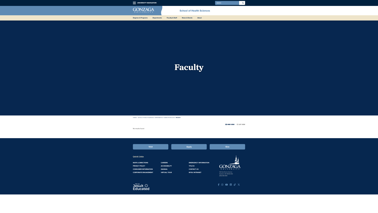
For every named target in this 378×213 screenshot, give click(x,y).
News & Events (187, 18)
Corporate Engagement (143, 172)
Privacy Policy (139, 166)
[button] (134, 3)
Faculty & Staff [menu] (172, 18)
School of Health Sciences (195, 11)
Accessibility (166, 166)
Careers (164, 163)
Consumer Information (143, 169)
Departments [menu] (157, 18)
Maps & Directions (140, 163)
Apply (189, 146)
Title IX (192, 166)
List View (242, 124)
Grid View (230, 124)
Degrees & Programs (140, 18)
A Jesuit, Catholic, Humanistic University (149, 187)
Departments (158, 117)
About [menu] (199, 18)
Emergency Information (199, 163)
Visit (151, 146)
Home (134, 117)
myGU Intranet (195, 172)
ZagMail (164, 169)
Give (227, 146)
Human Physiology (169, 117)
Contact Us (194, 169)
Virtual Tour (166, 172)
